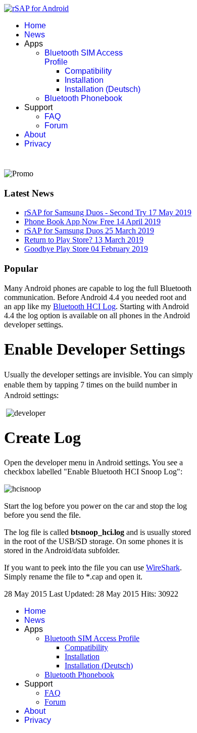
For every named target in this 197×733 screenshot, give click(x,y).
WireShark (163, 567)
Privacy (37, 143)
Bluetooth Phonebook (83, 98)
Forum (56, 125)
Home (35, 25)
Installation (84, 80)
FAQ (52, 116)
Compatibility (88, 71)
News (34, 34)
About (34, 134)
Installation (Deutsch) (102, 89)
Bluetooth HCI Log (84, 306)
